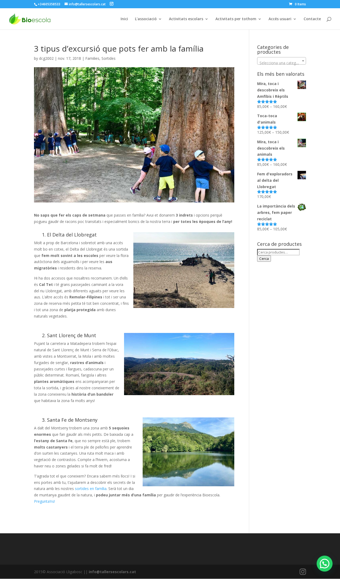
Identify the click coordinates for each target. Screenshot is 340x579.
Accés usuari (280, 19)
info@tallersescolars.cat (112, 571)
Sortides (108, 58)
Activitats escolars (186, 19)
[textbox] (281, 63)
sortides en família (91, 488)
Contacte (312, 19)
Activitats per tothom (235, 19)
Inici (124, 19)
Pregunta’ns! (44, 501)
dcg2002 (46, 58)
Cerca (264, 258)
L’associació (146, 19)
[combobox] (281, 61)
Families (92, 58)
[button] (325, 564)
